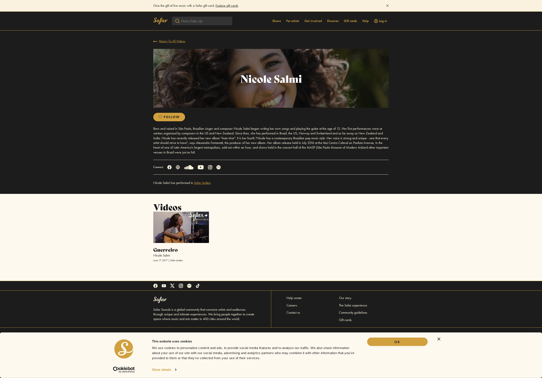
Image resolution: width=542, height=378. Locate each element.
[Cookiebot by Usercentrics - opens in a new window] (123, 370)
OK (397, 342)
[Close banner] (438, 339)
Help (365, 21)
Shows (276, 21)
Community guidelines (353, 312)
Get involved (313, 21)
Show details (161, 369)
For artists (292, 21)
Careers (291, 305)
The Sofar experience (353, 305)
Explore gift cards (227, 5)
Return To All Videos (172, 41)
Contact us (293, 312)
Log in (383, 21)
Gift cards (350, 21)
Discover (333, 21)
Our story (345, 298)
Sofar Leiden (202, 183)
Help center (294, 298)
